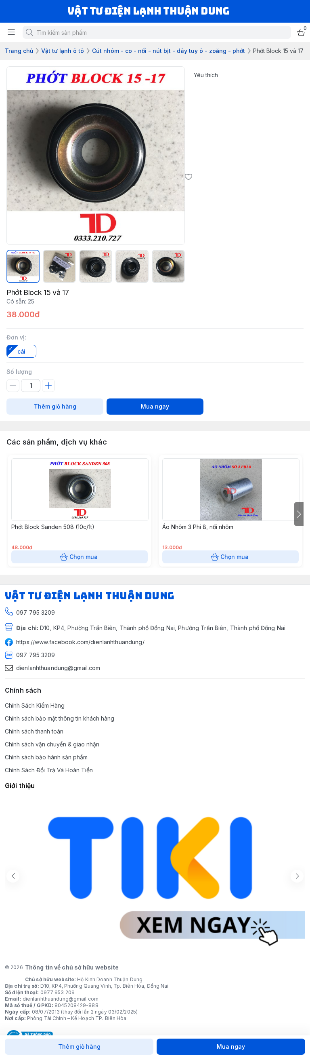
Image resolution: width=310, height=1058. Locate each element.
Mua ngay (155, 406)
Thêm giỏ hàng (55, 406)
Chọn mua (83, 556)
